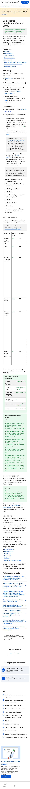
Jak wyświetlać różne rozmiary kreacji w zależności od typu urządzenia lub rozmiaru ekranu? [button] (13, 621)
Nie (18, 654)
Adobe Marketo (8, 549)
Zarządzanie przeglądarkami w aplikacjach (16, 734)
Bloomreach (7, 551)
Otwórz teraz (6, 776)
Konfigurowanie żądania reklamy (13, 705)
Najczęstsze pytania (10, 66)
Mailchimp (7, 556)
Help (4, 691)
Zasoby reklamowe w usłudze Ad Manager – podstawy (15, 696)
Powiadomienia (21, 6)
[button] (2, 2)
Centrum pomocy (4, 6)
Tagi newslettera (9, 56)
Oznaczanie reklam (9, 58)
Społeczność (13, 6)
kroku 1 (8, 134)
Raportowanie (8, 60)
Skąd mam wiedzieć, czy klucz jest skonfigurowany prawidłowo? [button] (13, 605)
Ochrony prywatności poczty (15, 140)
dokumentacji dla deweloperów (12, 229)
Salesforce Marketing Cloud (12, 560)
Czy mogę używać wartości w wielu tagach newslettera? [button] (13, 600)
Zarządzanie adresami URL (12, 724)
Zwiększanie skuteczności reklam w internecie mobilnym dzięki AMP (13, 716)
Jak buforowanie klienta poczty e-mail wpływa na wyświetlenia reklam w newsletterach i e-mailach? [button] (13, 578)
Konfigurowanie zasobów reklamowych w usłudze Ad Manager (15, 701)
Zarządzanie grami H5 (10, 731)
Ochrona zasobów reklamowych (13, 712)
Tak (11, 654)
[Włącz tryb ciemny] (14, 786)
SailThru (6, 558)
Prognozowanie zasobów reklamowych (15, 708)
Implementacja (8, 53)
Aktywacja (7, 51)
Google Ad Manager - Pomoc (11, 2)
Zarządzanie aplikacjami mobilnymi (14, 727)
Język (5, 784)
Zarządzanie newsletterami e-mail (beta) (16, 737)
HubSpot (6, 554)
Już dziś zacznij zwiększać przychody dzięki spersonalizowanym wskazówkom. (10, 763)
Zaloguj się (7, 78)
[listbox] (8, 786)
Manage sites (8, 720)
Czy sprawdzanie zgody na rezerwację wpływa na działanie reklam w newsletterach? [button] (13, 628)
